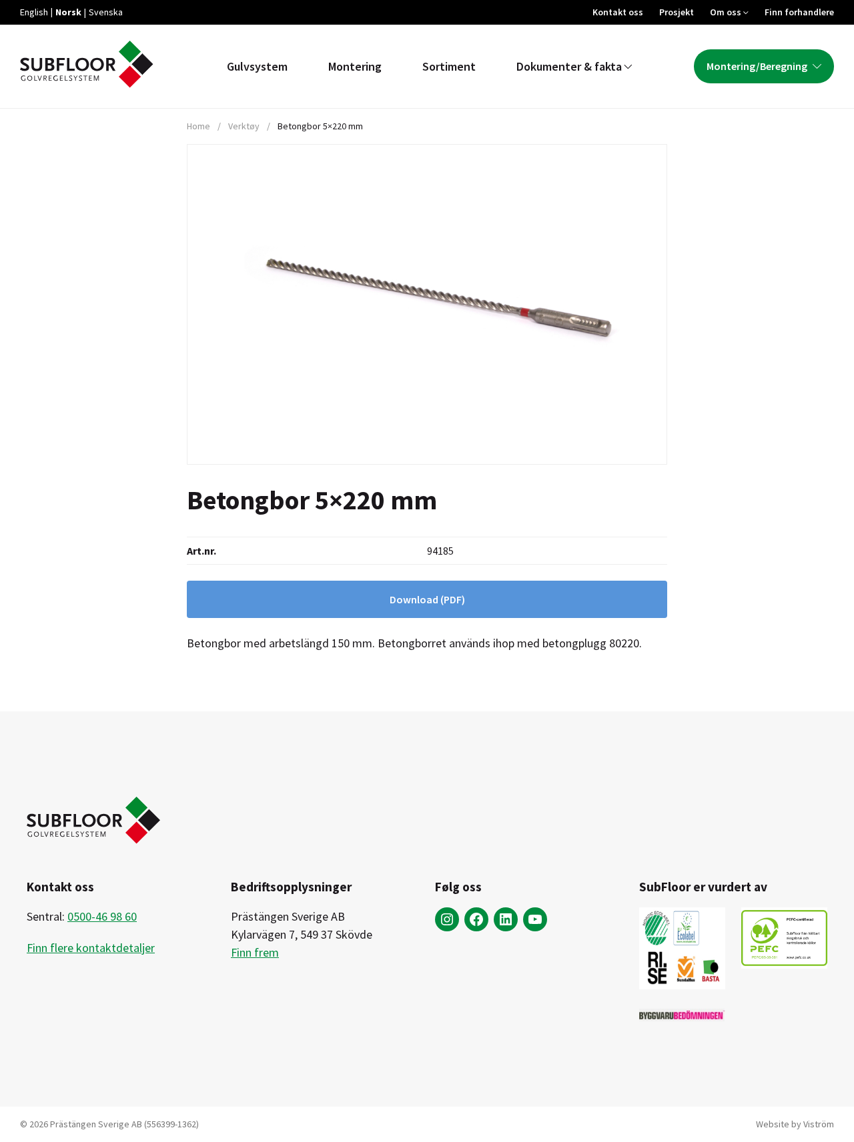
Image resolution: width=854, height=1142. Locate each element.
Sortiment (449, 66)
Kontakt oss (617, 12)
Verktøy (244, 126)
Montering (355, 66)
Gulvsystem (257, 66)
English (34, 12)
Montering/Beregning (757, 66)
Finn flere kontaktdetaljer (91, 947)
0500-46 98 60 (102, 916)
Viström (818, 1124)
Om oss (725, 12)
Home (198, 126)
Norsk (68, 12)
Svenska (106, 12)
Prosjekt (676, 12)
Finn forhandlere (799, 12)
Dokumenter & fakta (569, 66)
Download (427, 599)
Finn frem (255, 952)
